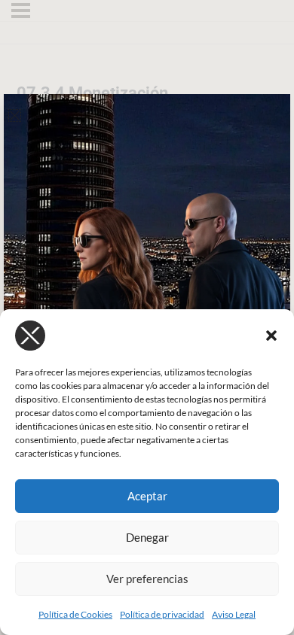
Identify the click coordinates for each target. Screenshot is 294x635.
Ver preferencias (147, 578)
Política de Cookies (75, 614)
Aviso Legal (234, 614)
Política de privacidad (162, 614)
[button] (271, 335)
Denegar (147, 537)
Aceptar (147, 496)
